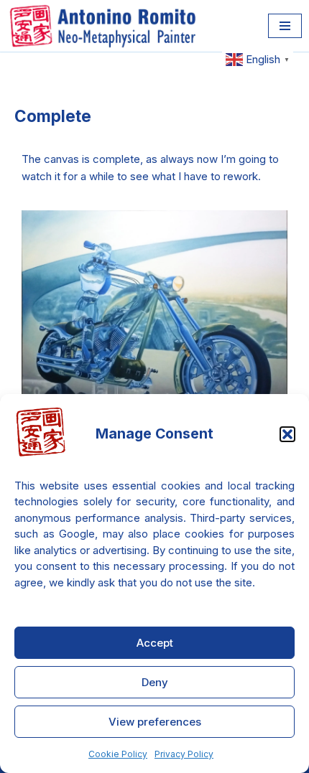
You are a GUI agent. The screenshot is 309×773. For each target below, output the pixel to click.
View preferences (155, 722)
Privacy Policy (183, 754)
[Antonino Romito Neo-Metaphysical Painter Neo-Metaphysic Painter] (106, 26)
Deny (155, 682)
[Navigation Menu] (285, 26)
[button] (287, 434)
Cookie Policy (117, 754)
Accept (155, 643)
